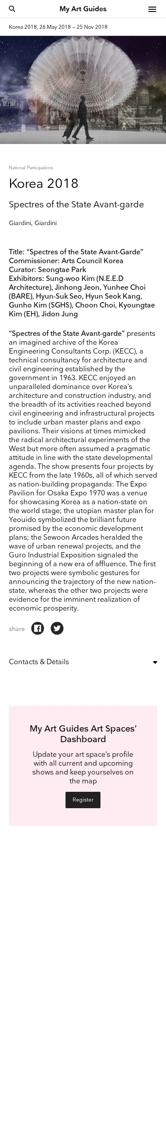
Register (83, 800)
